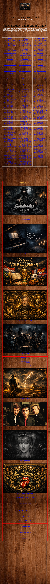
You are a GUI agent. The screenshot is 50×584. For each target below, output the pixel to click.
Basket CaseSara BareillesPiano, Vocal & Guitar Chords (10, 44)
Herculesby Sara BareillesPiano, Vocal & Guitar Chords (40, 75)
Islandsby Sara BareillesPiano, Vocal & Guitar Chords (40, 85)
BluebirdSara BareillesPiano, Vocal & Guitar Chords (40, 44)
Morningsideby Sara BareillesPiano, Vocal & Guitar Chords (25, 111)
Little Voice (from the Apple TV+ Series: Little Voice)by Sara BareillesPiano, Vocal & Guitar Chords (9, 101)
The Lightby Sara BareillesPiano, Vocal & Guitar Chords (40, 95)
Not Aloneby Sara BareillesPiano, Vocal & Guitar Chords (25, 117)
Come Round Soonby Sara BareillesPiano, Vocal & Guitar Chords (25, 59)
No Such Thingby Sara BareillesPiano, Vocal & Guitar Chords (10, 117)
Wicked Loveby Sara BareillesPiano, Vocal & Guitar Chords (40, 156)
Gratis (25, 221)
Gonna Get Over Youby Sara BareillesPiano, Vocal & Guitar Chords (10, 75)
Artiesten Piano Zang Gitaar (25, 11)
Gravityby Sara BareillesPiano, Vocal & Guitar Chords (25, 75)
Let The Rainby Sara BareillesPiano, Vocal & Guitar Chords (10, 95)
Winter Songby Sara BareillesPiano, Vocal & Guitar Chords (10, 162)
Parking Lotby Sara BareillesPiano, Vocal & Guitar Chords (10, 128)
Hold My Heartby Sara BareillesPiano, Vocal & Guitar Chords (10, 79)
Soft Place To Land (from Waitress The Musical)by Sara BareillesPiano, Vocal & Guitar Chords (25, 140)
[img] (25, 6)
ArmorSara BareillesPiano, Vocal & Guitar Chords (25, 39)
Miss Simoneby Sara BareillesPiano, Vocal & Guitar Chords (10, 111)
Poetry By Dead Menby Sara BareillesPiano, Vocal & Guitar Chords (25, 128)
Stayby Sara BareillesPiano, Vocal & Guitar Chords (10, 145)
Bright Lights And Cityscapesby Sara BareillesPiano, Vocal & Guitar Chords (10, 54)
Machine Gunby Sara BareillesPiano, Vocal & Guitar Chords (25, 106)
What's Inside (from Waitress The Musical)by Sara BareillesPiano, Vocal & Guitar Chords (9, 157)
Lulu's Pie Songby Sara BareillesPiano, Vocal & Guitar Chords (10, 106)
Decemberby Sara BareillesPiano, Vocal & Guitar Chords (40, 59)
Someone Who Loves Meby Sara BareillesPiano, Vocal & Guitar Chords (40, 139)
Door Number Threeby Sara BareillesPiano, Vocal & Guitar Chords (10, 64)
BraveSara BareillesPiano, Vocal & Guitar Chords (25, 49)
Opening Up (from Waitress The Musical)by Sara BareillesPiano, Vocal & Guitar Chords (25, 123)
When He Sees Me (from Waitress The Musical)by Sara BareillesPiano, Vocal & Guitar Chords (25, 157)
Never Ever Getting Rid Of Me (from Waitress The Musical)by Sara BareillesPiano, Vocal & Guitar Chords (40, 112)
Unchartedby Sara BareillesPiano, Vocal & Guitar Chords (40, 145)
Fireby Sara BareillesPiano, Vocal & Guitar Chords (40, 70)
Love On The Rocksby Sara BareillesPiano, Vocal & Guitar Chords (25, 100)
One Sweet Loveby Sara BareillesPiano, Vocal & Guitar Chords (10, 122)
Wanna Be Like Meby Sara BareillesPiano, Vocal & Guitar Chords (25, 150)
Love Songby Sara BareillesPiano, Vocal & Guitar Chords (40, 100)
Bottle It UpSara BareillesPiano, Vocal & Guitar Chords (10, 49)
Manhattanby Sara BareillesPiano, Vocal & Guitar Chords (40, 106)
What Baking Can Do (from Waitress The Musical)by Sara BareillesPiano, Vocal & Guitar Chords (40, 151)
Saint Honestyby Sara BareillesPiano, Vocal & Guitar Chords (25, 133)
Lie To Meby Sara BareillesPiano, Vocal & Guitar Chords (25, 95)
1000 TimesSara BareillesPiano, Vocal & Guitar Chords (10, 39)
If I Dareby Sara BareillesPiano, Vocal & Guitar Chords (25, 85)
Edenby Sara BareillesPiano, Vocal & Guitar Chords (25, 64)
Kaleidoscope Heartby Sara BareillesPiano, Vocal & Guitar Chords (10, 90)
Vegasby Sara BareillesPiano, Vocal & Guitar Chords (10, 150)
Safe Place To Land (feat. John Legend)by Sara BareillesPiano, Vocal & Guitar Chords (10, 134)
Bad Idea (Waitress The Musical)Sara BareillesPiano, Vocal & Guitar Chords (40, 39)
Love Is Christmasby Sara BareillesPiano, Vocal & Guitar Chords (40, 90)
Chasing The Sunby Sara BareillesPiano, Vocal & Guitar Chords (40, 54)
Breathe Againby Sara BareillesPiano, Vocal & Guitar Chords (40, 49)
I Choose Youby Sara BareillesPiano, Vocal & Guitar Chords (25, 79)
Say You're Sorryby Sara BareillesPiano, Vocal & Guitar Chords (40, 133)
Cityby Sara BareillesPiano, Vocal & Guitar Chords (10, 59)
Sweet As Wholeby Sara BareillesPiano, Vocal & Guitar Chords (25, 145)
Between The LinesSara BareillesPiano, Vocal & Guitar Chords (25, 44)
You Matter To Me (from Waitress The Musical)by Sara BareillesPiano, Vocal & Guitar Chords (24, 163)
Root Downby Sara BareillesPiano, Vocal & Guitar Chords (40, 128)
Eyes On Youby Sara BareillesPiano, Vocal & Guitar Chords (10, 70)
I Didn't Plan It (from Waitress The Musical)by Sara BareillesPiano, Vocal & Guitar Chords (40, 80)
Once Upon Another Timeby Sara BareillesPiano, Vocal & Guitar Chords (40, 117)
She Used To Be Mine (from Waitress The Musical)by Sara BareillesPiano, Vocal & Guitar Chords (10, 140)
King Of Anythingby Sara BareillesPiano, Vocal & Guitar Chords (25, 90)
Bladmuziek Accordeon (25, 219)
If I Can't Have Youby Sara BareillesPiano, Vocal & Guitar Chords (10, 85)
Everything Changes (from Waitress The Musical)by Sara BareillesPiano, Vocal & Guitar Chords (40, 64)
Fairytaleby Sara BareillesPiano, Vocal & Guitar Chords (25, 70)
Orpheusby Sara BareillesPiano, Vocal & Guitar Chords (40, 122)
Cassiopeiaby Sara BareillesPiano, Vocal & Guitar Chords (25, 54)
